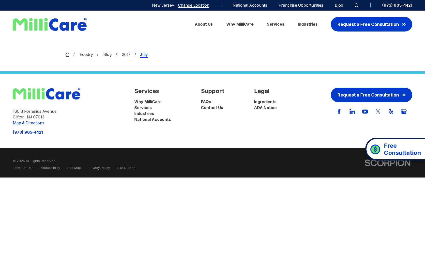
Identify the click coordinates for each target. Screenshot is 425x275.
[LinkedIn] (352, 111)
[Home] (50, 24)
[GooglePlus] (404, 111)
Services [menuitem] (275, 24)
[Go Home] (67, 55)
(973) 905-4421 (397, 5)
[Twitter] (378, 111)
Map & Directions (28, 123)
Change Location (193, 5)
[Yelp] (391, 111)
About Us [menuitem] (204, 24)
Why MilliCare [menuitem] (240, 24)
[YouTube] (365, 111)
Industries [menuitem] (308, 24)
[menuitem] (23, 167)
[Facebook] (339, 111)
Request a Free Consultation (368, 24)
